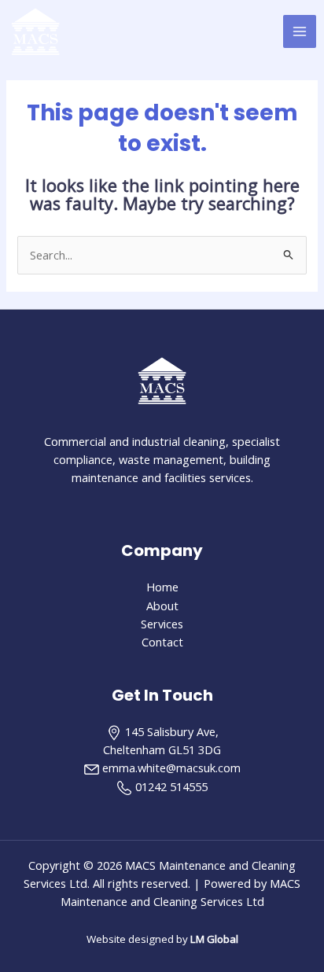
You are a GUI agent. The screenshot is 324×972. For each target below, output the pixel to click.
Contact (162, 642)
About (162, 605)
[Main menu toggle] (299, 31)
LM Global (214, 939)
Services (162, 623)
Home (162, 587)
